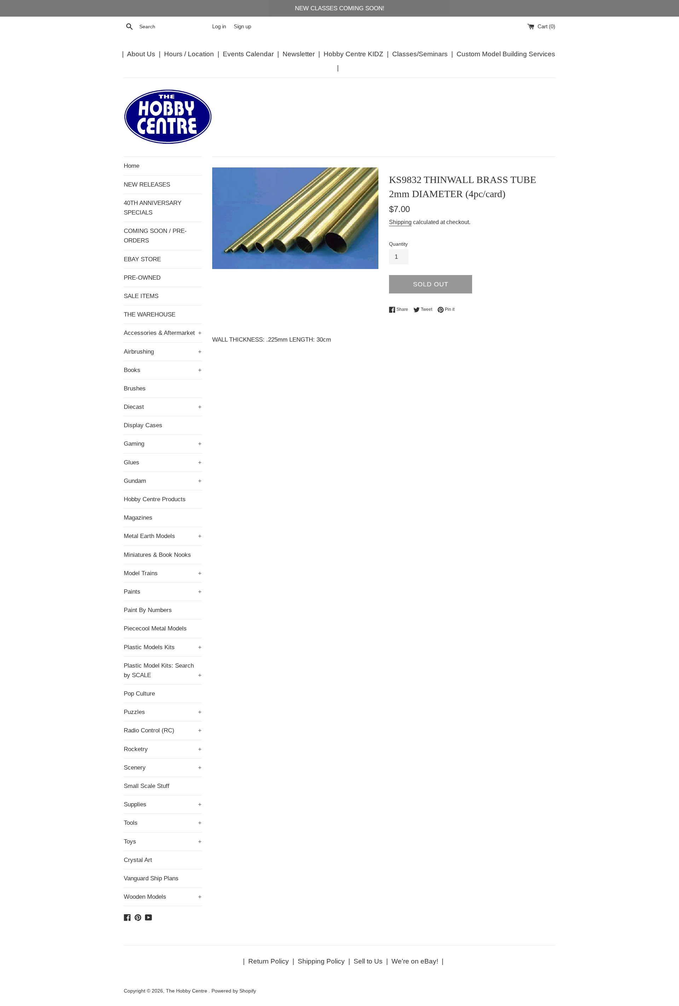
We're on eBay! (414, 961)
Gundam (163, 481)
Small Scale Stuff (146, 786)
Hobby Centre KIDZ (353, 54)
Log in (219, 26)
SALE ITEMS (141, 296)
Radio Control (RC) (163, 730)
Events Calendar (248, 54)
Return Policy (268, 961)
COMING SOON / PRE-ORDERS (155, 236)
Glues (163, 462)
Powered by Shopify (233, 991)
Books (163, 370)
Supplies (163, 804)
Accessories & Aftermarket (163, 333)
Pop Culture (139, 693)
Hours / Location (189, 54)
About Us (141, 54)
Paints (163, 591)
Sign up (242, 26)
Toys (163, 841)
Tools (163, 822)
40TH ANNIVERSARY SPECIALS (152, 208)
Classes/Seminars (420, 54)
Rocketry (163, 749)
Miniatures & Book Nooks (157, 554)
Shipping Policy (321, 961)
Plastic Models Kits (163, 647)
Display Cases (143, 425)
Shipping (400, 222)
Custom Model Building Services (506, 54)
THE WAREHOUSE (149, 314)
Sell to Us (368, 961)
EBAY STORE (142, 259)
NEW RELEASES (147, 184)
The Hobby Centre (187, 991)
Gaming (163, 443)
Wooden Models (163, 896)
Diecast (163, 407)
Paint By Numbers (148, 610)
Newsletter (299, 54)
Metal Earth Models (163, 536)
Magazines (138, 517)
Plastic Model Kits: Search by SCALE (163, 670)
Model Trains (163, 573)
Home (131, 165)
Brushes (135, 388)
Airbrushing (163, 351)
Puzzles (163, 712)
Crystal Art (138, 860)
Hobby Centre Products (155, 499)
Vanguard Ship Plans (151, 878)
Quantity (398, 244)
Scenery (163, 767)
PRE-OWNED (142, 277)
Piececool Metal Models (155, 628)
